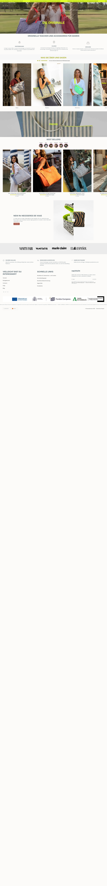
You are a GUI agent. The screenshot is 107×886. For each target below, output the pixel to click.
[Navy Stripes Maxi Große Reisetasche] (17, 171)
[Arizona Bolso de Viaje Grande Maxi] (47, 171)
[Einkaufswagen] (103, 6)
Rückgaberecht (6, 280)
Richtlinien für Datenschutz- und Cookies (46, 275)
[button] (31, 10)
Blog (4, 288)
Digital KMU (39, 283)
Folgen (105, 85)
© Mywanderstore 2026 (90, 308)
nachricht (76, 270)
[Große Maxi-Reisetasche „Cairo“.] (77, 171)
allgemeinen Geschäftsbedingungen (78, 282)
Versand (5, 278)
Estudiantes (40, 286)
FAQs (4, 285)
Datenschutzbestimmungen (91, 282)
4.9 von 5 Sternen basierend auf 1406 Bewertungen (59, 60)
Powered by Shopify (100, 308)
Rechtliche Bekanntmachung (43, 280)
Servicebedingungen (41, 278)
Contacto (5, 283)
